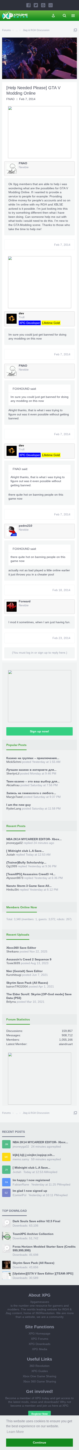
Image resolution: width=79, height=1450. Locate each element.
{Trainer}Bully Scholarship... (26, 862)
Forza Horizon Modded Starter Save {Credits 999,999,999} (44, 1248)
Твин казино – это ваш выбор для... (33, 781)
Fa (6, 1182)
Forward (25, 601)
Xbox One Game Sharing (39, 1376)
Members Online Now (21, 907)
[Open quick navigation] (75, 30)
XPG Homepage (39, 1333)
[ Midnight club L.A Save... (25, 850)
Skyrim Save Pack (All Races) (27, 982)
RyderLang (13, 808)
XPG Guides (39, 1371)
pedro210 (25, 525)
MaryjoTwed (14, 796)
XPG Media (39, 1349)
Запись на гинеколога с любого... (31, 793)
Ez (6, 1193)
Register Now (39, 1413)
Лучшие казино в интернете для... (31, 769)
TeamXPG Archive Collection (33, 1234)
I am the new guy (18, 804)
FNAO (10, 99)
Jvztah (10, 854)
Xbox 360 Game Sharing (39, 1381)
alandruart (66, 1044)
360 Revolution (39, 1365)
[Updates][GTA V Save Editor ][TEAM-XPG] (43, 1273)
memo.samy (21, 1159)
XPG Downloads (39, 1344)
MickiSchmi (13, 761)
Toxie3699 (13, 963)
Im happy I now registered (31, 1180)
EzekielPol (19, 1195)
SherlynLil (12, 773)
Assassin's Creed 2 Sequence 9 (28, 959)
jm (6, 1144)
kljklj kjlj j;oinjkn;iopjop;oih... (34, 1155)
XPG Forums (39, 1338)
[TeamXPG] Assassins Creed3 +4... (30, 874)
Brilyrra (11, 1001)
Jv (6, 1169)
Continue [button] (39, 1442)
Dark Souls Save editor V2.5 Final (36, 1221)
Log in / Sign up (53, 15)
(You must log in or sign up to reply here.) (39, 652)
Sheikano (12, 951)
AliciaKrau (13, 785)
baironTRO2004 (17, 986)
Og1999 (11, 866)
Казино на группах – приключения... (32, 758)
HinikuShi (12, 889)
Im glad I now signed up (30, 1190)
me (6, 1157)
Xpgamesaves (39, 1301)
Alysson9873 (14, 878)
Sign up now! (39, 731)
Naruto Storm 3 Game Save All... (29, 885)
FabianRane (21, 1184)
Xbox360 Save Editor (21, 947)
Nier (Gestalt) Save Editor (24, 971)
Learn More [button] (15, 1432)
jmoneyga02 (14, 843)
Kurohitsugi (13, 974)
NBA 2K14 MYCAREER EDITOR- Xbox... (34, 839)
